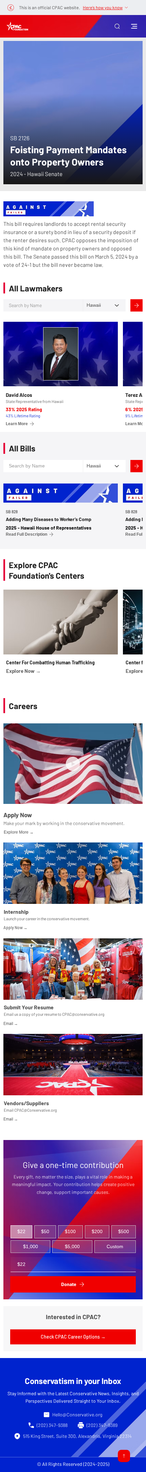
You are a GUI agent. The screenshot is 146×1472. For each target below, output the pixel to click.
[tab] (21, 1231)
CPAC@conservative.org (83, 1014)
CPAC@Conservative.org (35, 1110)
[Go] (124, 1456)
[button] (117, 26)
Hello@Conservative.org (77, 1414)
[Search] (136, 305)
